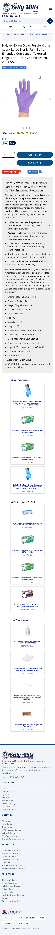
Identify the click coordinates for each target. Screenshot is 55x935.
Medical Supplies (9, 883)
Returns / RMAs (8, 806)
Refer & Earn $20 (9, 856)
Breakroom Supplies (11, 901)
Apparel (5, 898)
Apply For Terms (9, 809)
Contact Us (7, 827)
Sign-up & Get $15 (10, 853)
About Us (6, 821)
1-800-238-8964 (16, 777)
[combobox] (8, 155)
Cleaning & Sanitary (10, 880)
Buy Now (33, 162)
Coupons (6, 862)
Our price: (9, 133)
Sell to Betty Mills (9, 833)
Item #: (6, 67)
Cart (45, 27)
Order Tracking (8, 803)
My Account (27, 27)
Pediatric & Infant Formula (13, 895)
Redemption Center (11, 859)
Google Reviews (13, 839)
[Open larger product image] (26, 98)
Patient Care (7, 889)
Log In (10, 27)
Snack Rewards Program (12, 850)
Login (4, 788)
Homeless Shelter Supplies (13, 868)
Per (4, 138)
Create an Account (10, 791)
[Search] (50, 21)
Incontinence (8, 892)
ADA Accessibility (9, 836)
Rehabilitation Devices (11, 886)
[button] (3, 101)
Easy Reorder (8, 800)
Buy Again (6, 797)
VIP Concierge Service (11, 830)
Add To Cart (35, 154)
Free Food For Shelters (12, 865)
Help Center (7, 824)
